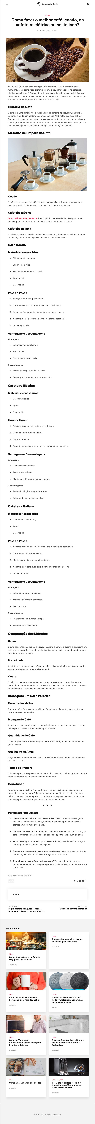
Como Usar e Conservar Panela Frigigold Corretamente (24, 958)
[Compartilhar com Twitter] (77, 880)
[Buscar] (88, 4)
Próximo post (73, 907)
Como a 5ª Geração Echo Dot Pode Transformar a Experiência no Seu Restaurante (68, 999)
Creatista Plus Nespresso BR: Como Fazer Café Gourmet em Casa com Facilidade (67, 1085)
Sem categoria (57, 1080)
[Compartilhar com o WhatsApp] (85, 880)
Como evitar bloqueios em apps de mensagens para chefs (67, 940)
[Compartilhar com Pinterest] (80, 880)
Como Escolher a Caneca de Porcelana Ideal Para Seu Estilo (24, 998)
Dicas (47, 15)
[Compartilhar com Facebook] (74, 880)
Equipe (42, 30)
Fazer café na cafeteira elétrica (22, 218)
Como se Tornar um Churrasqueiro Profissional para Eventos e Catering (25, 1042)
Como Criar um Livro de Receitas (25, 1083)
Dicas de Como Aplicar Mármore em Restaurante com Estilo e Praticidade (68, 1042)
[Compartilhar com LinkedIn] (83, 880)
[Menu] (7, 4)
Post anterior (27, 908)
